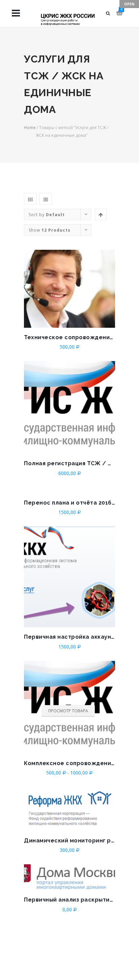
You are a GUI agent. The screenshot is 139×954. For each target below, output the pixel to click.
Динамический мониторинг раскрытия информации (69, 840)
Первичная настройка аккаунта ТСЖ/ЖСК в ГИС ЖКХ (69, 637)
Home (30, 127)
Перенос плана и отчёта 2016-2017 (69, 503)
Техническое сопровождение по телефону (69, 337)
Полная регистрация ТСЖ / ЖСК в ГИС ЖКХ (69, 463)
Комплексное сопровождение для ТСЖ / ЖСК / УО (69, 763)
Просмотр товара (68, 711)
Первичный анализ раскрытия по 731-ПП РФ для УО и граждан (69, 900)
